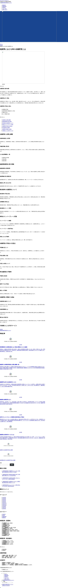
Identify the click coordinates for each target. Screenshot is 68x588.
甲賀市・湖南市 (10, 528)
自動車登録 (4, 549)
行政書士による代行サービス (7, 130)
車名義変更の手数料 (6, 127)
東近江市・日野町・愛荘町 (12, 529)
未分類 (1, 329)
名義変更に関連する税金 (6, 129)
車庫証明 (6, 574)
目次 (1, 117)
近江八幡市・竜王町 (12, 527)
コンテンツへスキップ (4, 0)
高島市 (8, 533)
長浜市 (8, 534)
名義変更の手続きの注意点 (7, 126)
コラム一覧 (6, 577)
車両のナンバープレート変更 (7, 124)
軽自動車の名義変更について (7, 123)
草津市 (8, 526)
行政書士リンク (5, 569)
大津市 (8, 524)
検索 (1, 462)
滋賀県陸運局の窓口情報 (6, 121)
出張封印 (4, 550)
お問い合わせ (6, 579)
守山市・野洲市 (10, 523)
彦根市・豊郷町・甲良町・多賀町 (13, 530)
